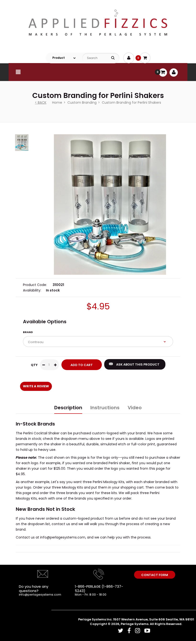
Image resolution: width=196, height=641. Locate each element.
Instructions (105, 407)
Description (68, 407)
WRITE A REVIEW (36, 386)
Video (135, 407)
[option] (110, 204)
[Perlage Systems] (98, 44)
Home (57, 102)
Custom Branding (82, 102)
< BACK (40, 102)
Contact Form (154, 575)
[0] (145, 58)
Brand (28, 332)
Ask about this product (137, 364)
